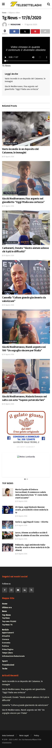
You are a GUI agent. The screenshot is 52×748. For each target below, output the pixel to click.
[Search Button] (48, 4)
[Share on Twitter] (25, 31)
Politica (5, 646)
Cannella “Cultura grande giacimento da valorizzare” (25, 705)
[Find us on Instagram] (11, 590)
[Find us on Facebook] (4, 590)
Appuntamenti (8, 633)
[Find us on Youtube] (18, 590)
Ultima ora (7, 607)
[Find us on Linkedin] (24, 590)
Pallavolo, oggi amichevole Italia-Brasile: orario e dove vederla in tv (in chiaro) (32, 547)
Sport (4, 661)
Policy (36, 735)
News (4, 611)
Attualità (6, 636)
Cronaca (5, 639)
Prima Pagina (7, 649)
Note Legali (24, 735)
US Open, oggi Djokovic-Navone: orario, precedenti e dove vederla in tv (31, 510)
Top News (6, 615)
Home (4, 13)
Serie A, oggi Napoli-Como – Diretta (31, 522)
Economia (6, 643)
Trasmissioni (8, 665)
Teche (4, 668)
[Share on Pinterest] (35, 31)
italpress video (14, 13)
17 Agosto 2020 (31, 24)
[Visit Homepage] (26, 4)
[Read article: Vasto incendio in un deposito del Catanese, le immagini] (26, 129)
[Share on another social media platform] (45, 31)
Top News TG (7, 625)
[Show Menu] (3, 4)
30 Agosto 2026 (8, 157)
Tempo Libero (7, 653)
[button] (25, 479)
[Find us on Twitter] (31, 590)
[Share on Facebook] (14, 31)
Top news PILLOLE (9, 621)
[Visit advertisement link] (26, 427)
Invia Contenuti (8, 735)
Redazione (16, 24)
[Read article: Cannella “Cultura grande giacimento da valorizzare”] (26, 277)
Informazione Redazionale (13, 656)
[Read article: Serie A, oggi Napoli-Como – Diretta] (7, 525)
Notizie (5, 630)
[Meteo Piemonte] (26, 457)
